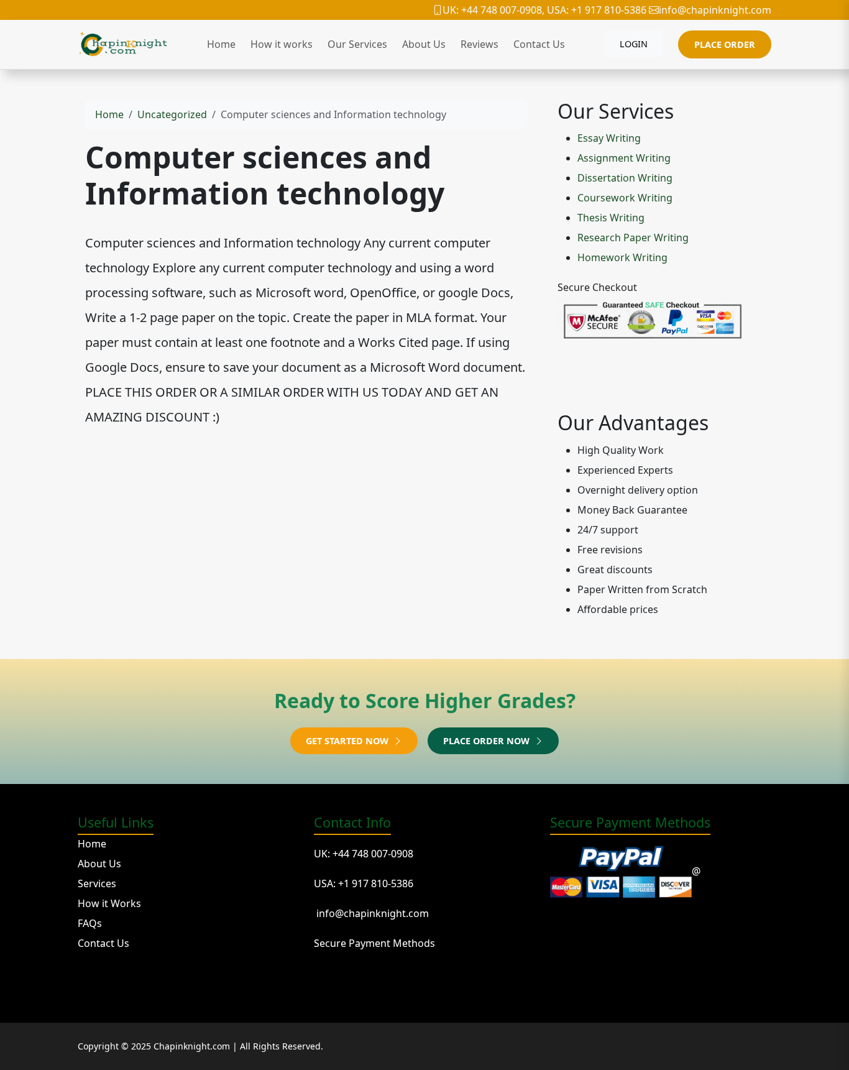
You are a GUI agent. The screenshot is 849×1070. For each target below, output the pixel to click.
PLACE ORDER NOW (487, 741)
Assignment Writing (624, 158)
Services (97, 883)
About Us (424, 44)
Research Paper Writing (633, 237)
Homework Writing (622, 257)
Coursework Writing (624, 198)
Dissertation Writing (624, 178)
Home (221, 44)
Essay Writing (609, 138)
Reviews (479, 44)
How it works (281, 44)
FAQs (90, 923)
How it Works (109, 903)
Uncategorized (172, 114)
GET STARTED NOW (348, 741)
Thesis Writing (611, 217)
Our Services (357, 44)
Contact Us (539, 44)
